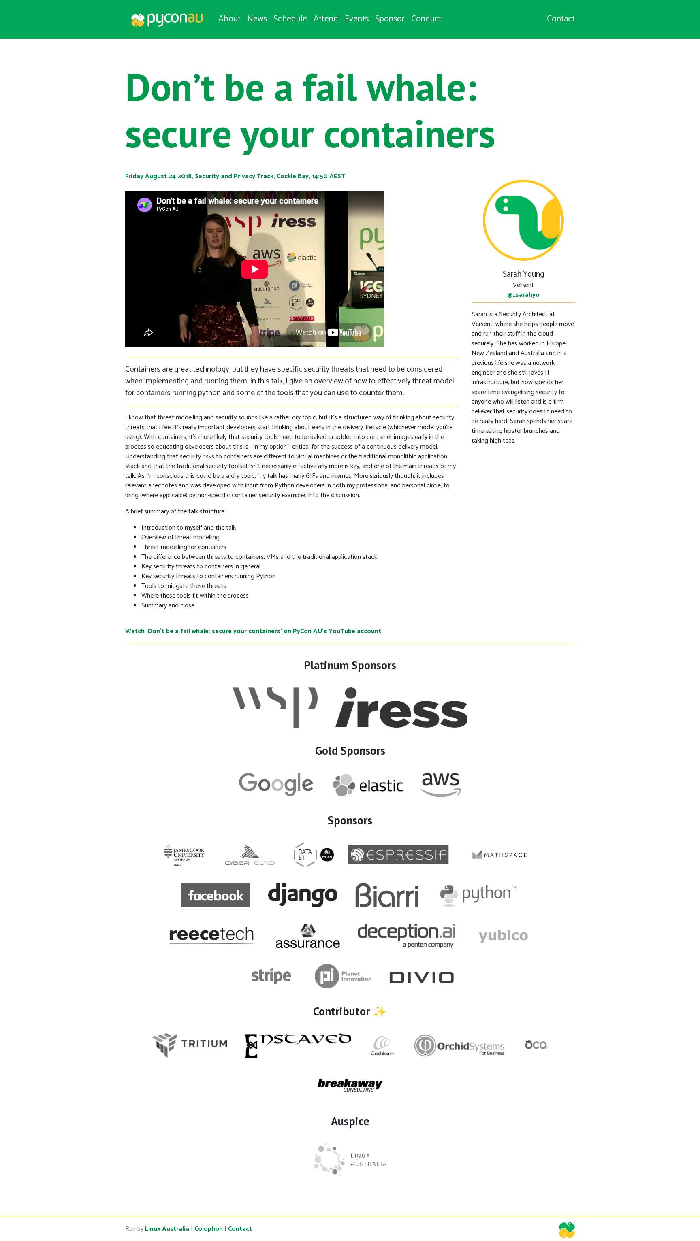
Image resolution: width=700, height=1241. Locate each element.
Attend (326, 19)
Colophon (208, 1229)
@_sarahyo (523, 294)
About (229, 19)
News (257, 19)
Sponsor (390, 19)
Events (357, 19)
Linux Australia (167, 1229)
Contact (561, 19)
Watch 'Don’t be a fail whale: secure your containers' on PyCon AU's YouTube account (253, 631)
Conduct (426, 19)
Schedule (290, 19)
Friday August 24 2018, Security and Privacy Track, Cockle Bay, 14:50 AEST (235, 176)
